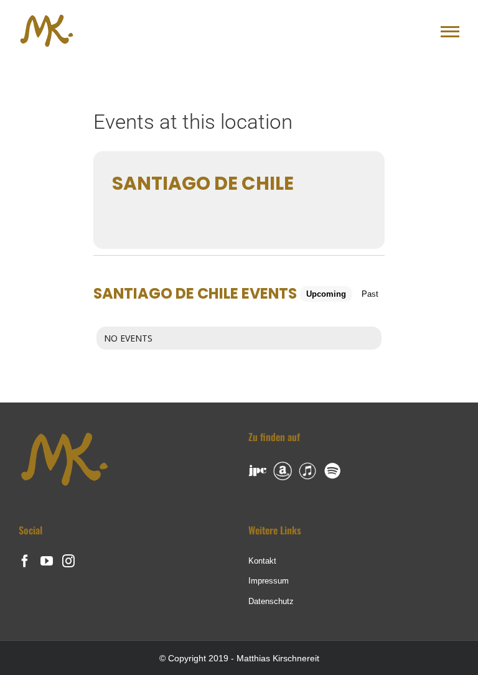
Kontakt (262, 561)
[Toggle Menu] (450, 31)
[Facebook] (25, 561)
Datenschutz (271, 601)
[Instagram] (68, 561)
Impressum (268, 580)
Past (370, 294)
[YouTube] (46, 561)
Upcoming (326, 294)
